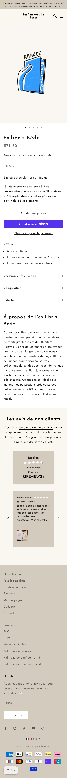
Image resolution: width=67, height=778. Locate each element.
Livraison (9, 625)
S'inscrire (16, 715)
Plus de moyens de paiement (33, 233)
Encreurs (9, 593)
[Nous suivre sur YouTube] (33, 728)
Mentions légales (15, 644)
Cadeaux (9, 606)
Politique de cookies (17, 651)
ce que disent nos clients (36, 427)
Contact (9, 613)
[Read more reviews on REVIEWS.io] (33, 477)
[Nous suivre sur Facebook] (5, 728)
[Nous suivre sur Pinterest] (24, 728)
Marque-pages (13, 600)
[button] (8, 519)
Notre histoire (13, 574)
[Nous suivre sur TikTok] (42, 728)
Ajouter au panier (33, 213)
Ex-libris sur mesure (16, 587)
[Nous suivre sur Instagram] (14, 728)
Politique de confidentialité (22, 658)
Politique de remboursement (22, 664)
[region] (33, 518)
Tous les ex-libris (14, 581)
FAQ (6, 631)
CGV (7, 638)
